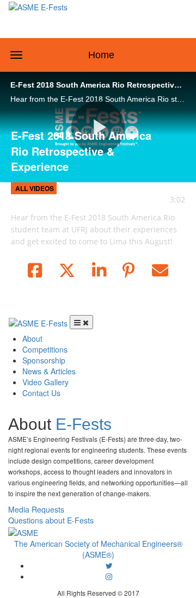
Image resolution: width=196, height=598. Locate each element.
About (32, 338)
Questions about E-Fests (51, 520)
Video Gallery (45, 382)
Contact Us (41, 392)
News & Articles (49, 371)
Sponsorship (43, 360)
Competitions (45, 349)
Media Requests (36, 509)
